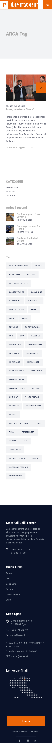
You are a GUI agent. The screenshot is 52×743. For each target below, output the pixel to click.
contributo (34, 301)
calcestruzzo (16, 292)
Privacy (9, 589)
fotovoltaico (32, 327)
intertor (14, 353)
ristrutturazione (18, 423)
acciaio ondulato (18, 266)
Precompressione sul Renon (29, 227)
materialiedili (16, 379)
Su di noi (10, 192)
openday (13, 397)
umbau (36, 458)
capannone (15, 301)
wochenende (15, 476)
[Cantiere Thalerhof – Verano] (10, 241)
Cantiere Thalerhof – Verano (28, 239)
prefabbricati (33, 406)
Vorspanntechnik (18, 467)
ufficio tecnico (17, 458)
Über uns (10, 196)
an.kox (38, 266)
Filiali (8, 578)
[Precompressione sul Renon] (10, 229)
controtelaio (16, 309)
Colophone (11, 583)
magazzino (37, 371)
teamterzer (28, 432)
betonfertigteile (18, 283)
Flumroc (13, 327)
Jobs (8, 599)
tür (25, 441)
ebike (33, 309)
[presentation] (11, 87)
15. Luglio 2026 (24, 220)
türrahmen (15, 449)
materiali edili (17, 388)
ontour (36, 388)
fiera (25, 318)
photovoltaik (32, 397)
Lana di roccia (17, 371)
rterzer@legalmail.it (20, 656)
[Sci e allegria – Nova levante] (10, 217)
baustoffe (14, 274)
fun (11, 336)
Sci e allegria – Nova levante (29, 215)
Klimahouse (33, 362)
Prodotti (10, 573)
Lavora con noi (13, 594)
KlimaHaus (14, 362)
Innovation (15, 344)
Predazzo (14, 406)
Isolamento (32, 353)
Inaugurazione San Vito (21, 109)
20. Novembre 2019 (15, 106)
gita (22, 336)
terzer (13, 441)
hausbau (35, 336)
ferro (12, 318)
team (12, 432)
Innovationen (35, 344)
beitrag (31, 274)
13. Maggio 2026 (25, 232)
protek (13, 414)
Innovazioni (12, 187)
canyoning (36, 292)
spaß (38, 423)
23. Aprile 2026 (24, 244)
